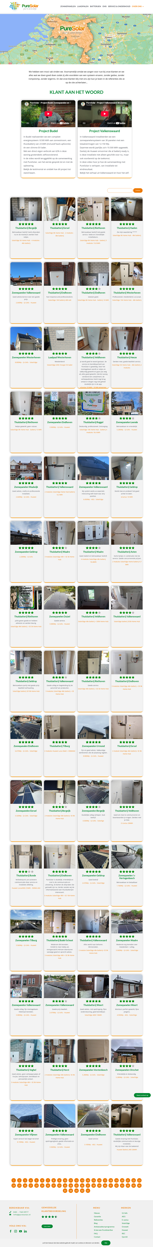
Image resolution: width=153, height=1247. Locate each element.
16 (99, 1180)
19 (116, 1180)
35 (76, 1185)
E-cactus (125, 1220)
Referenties (98, 1220)
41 (111, 1185)
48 (71, 1190)
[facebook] (10, 1231)
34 (71, 1185)
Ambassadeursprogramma (104, 1227)
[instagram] (15, 1231)
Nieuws (97, 1213)
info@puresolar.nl (22, 1214)
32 (59, 1185)
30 (48, 1185)
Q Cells (124, 1213)
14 (88, 1180)
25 (19, 1185)
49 (76, 1190)
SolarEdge (126, 1223)
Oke (106, 1243)
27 (31, 1185)
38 (94, 1185)
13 (82, 1180)
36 (82, 1185)
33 (65, 1185)
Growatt (125, 1227)
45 (134, 1185)
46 (139, 1185)
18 (111, 1180)
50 (82, 1190)
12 (76, 1180)
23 (139, 1180)
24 (14, 1185)
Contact (97, 1237)
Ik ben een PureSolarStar (103, 1230)
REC (123, 1233)
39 (99, 1185)
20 (122, 1180)
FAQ (96, 1233)
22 (134, 1180)
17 (105, 1180)
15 (94, 1180)
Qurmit (125, 1237)
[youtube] (20, 1231)
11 (71, 1180)
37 (88, 1185)
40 (105, 1185)
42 (116, 1185)
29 (42, 1185)
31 (54, 1185)
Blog (95, 1223)
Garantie (97, 1216)
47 (65, 1190)
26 (25, 1185)
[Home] (25, 6)
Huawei (125, 1230)
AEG (123, 1216)
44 (128, 1185)
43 (122, 1185)
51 (88, 1190)
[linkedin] (25, 1231)
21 (128, 1180)
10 (65, 1180)
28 (36, 1185)
